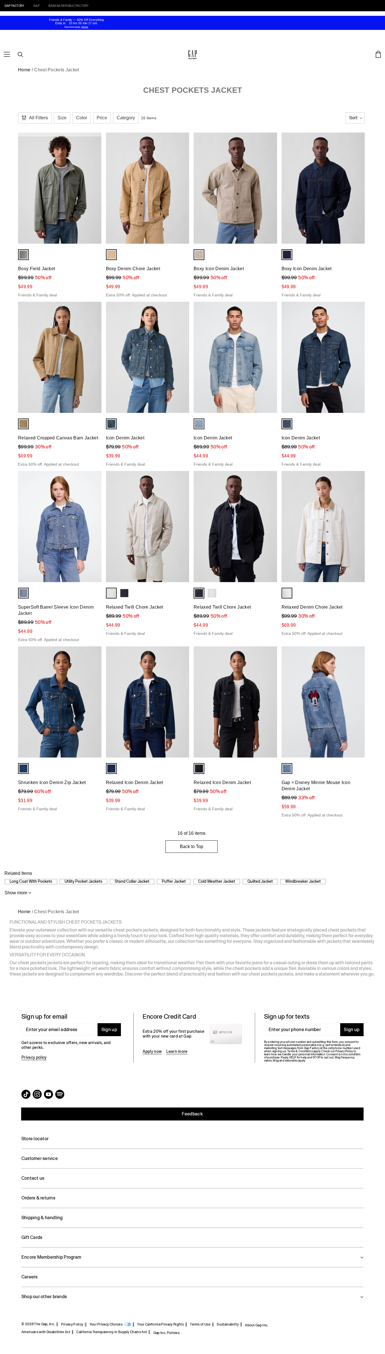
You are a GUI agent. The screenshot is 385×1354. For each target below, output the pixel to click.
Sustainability (227, 1324)
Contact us (32, 1178)
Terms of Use (200, 1324)
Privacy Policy (72, 1324)
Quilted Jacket (260, 881)
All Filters (38, 117)
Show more (16, 892)
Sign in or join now (226, 13)
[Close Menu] (19, 7)
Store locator (34, 1138)
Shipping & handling (42, 1217)
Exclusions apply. (73, 27)
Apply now (152, 1051)
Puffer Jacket (174, 881)
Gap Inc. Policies (166, 1333)
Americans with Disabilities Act (45, 1332)
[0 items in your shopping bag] (378, 54)
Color (81, 117)
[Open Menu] (6, 54)
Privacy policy (34, 1057)
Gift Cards (31, 1237)
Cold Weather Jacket (216, 881)
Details (249, 13)
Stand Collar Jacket (132, 881)
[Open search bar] (20, 54)
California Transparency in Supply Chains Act (111, 1332)
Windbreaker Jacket (303, 881)
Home (24, 69)
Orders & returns (38, 1198)
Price (102, 117)
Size (62, 117)
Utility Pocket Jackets (83, 881)
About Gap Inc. (256, 1325)
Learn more (176, 1051)
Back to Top (191, 846)
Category (126, 117)
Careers (29, 1277)
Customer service (39, 1158)
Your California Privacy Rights (160, 1324)
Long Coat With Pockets (31, 881)
